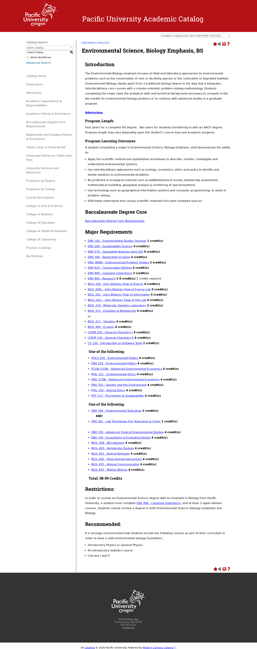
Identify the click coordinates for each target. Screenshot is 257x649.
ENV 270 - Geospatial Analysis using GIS (115, 251)
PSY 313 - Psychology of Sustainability (117, 395)
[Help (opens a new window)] (228, 44)
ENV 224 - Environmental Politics (114, 363)
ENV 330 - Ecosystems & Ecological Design (121, 437)
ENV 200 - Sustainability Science (110, 246)
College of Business (39, 214)
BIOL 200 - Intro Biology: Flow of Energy (115, 284)
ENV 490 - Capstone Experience (110, 273)
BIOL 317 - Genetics (101, 321)
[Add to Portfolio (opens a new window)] (215, 44)
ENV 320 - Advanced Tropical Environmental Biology (127, 432)
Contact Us (128, 627)
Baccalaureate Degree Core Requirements (114, 221)
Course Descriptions (40, 197)
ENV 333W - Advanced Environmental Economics (125, 379)
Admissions (34, 92)
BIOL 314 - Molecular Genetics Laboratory (117, 305)
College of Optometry (41, 239)
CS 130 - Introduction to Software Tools (115, 343)
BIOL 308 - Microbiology (107, 443)
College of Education (40, 222)
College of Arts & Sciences (44, 206)
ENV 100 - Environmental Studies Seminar (117, 241)
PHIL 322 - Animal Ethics (108, 390)
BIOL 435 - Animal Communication (115, 464)
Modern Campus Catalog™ (159, 647)
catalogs (89, 647)
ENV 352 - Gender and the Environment (119, 385)
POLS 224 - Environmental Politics (114, 358)
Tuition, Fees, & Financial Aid (45, 147)
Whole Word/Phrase (41, 57)
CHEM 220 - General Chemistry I (110, 332)
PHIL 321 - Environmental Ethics (113, 374)
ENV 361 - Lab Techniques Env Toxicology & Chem (125, 421)
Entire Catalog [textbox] (35, 47)
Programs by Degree (40, 180)
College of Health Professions (46, 231)
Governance (34, 84)
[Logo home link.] (40, 25)
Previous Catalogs (38, 248)
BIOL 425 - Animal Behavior (110, 453)
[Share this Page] (219, 44)
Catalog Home (36, 76)
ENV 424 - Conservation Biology (110, 267)
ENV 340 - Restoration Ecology (109, 257)
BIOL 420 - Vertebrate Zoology (112, 448)
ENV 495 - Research (101, 278)
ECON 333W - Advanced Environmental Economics (126, 369)
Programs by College (40, 189)
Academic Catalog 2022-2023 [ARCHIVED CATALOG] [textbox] (191, 35)
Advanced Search (38, 62)
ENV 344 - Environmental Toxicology (116, 410)
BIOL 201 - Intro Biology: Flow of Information (119, 294)
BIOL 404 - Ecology (101, 327)
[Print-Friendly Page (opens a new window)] (224, 44)
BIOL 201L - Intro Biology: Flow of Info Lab (117, 300)
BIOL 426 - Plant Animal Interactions (116, 459)
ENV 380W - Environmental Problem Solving (118, 262)
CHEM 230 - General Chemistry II (111, 337)
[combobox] (196, 36)
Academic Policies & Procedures (48, 113)
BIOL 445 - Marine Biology (109, 469)
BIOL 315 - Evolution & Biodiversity (112, 311)
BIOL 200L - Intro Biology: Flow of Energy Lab (119, 289)
